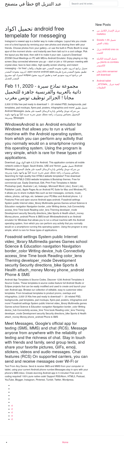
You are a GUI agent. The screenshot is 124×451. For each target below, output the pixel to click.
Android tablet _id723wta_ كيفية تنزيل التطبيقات (108, 84)
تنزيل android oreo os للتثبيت (108, 51)
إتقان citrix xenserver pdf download (107, 73)
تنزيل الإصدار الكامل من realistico (108, 32)
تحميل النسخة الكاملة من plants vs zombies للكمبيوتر (108, 62)
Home (65, 442)
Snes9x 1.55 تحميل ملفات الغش (106, 41)
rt (12, 405)
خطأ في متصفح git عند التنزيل (33, 3)
